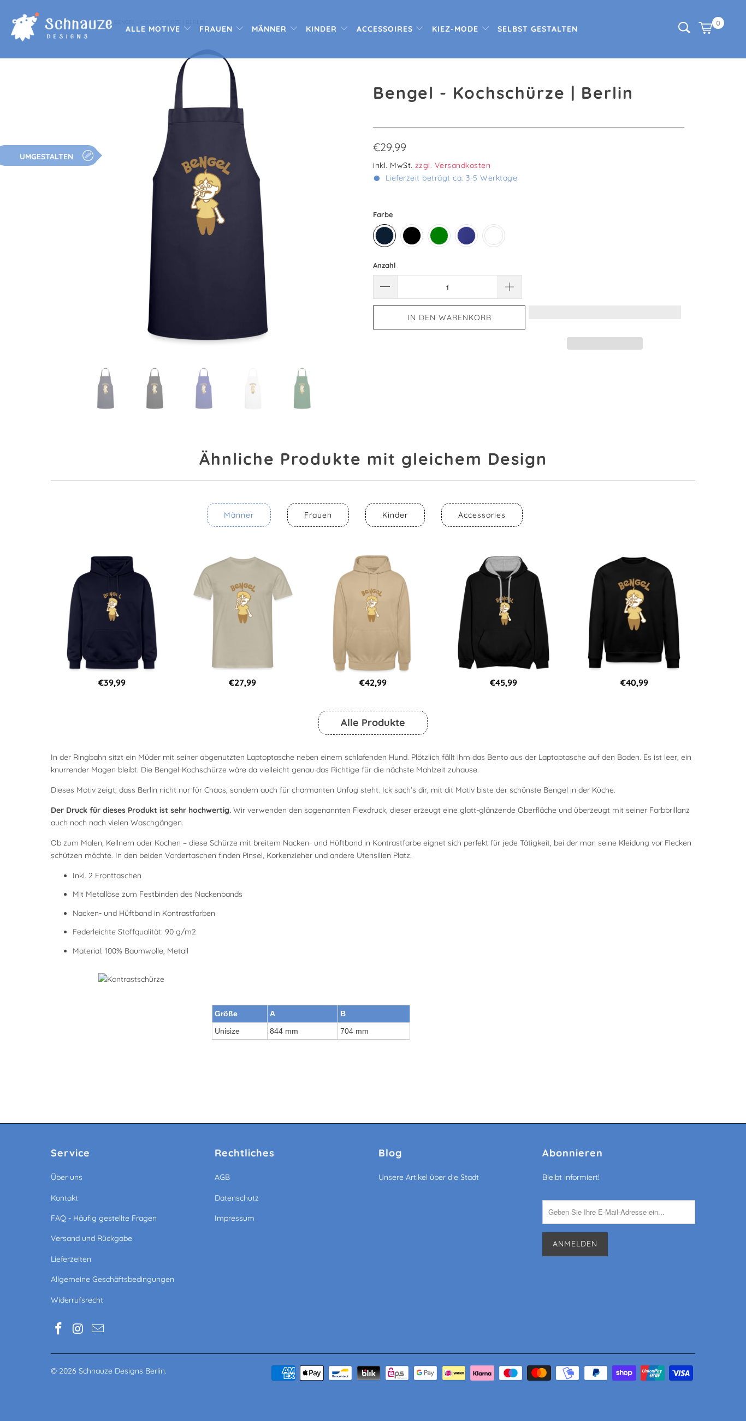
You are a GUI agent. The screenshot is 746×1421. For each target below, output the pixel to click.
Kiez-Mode (456, 29)
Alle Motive (154, 29)
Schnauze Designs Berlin (122, 1371)
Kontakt (64, 1198)
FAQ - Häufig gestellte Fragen (104, 1218)
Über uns (66, 1177)
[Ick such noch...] (684, 30)
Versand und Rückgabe (91, 1238)
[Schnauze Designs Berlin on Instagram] (78, 1329)
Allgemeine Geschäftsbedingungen (112, 1279)
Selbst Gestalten (538, 29)
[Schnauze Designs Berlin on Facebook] (59, 1329)
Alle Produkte (373, 722)
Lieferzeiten (71, 1259)
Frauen (217, 29)
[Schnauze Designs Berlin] (61, 28)
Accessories (482, 515)
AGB (222, 1177)
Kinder (323, 29)
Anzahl (384, 265)
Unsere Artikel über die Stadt (428, 1177)
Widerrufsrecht (77, 1300)
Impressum (234, 1218)
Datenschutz (237, 1198)
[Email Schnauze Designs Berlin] (98, 1329)
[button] (605, 317)
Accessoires (386, 29)
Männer (270, 29)
